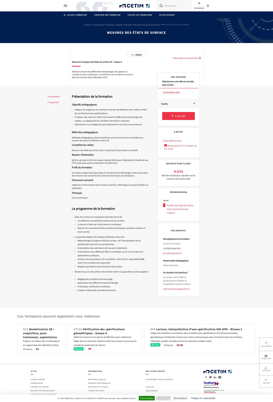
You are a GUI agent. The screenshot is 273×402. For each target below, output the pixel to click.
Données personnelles (99, 383)
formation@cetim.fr (172, 253)
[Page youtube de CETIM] (219, 377)
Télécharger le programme (185, 58)
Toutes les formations (139, 15)
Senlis (164, 103)
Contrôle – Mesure (114, 25)
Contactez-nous (96, 390)
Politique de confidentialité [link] (203, 398)
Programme (53, 102)
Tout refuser (163, 398)
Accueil (87, 25)
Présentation (54, 96)
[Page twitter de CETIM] (209, 377)
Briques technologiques (43, 390)
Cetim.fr (150, 387)
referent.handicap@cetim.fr (176, 288)
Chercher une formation (107, 15)
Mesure (128, 25)
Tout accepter (146, 398)
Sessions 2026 (171, 92)
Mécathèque (152, 391)
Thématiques (98, 25)
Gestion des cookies (98, 387)
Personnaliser (180, 398)
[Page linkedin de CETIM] (214, 377)
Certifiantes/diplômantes (44, 394)
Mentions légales (97, 379)
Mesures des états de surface (147, 25)
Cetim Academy (167, 15)
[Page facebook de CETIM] (205, 377)
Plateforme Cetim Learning (159, 379)
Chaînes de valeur (40, 387)
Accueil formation (77, 15)
